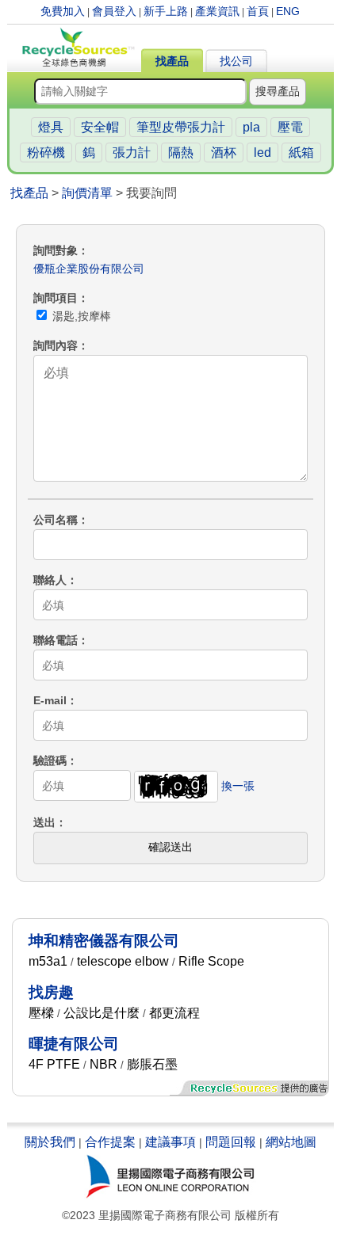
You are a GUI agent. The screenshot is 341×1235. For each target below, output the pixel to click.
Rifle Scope (211, 961)
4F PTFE (54, 1064)
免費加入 (62, 11)
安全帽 (100, 127)
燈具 (50, 127)
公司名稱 (55, 519)
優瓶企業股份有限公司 (88, 268)
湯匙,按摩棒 (80, 316)
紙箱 (301, 152)
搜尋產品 (277, 91)
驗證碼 (50, 760)
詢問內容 (55, 345)
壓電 (290, 127)
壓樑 (41, 1013)
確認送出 (170, 846)
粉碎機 (46, 152)
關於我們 (50, 1142)
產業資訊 (217, 11)
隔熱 (180, 152)
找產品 (172, 61)
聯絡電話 (55, 640)
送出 (44, 822)
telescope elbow (123, 961)
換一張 (238, 785)
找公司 (236, 61)
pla (251, 127)
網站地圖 (291, 1142)
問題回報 (230, 1142)
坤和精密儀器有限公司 (104, 940)
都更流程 (174, 1013)
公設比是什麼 (101, 1013)
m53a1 (48, 961)
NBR (103, 1064)
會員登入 (114, 11)
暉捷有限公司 (74, 1043)
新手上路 (166, 11)
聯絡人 (50, 580)
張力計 (132, 152)
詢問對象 (55, 250)
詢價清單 (87, 193)
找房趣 (51, 992)
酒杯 (223, 152)
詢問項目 (55, 298)
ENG (288, 11)
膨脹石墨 (152, 1064)
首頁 (258, 11)
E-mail (50, 700)
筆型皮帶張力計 (180, 127)
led (262, 152)
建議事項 (170, 1142)
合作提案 (110, 1142)
